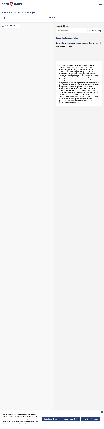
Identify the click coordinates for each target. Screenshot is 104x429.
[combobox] (71, 30)
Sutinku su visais (50, 419)
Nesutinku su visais (70, 419)
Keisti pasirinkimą (91, 419)
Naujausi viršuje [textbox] (63, 31)
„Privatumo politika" (22, 424)
